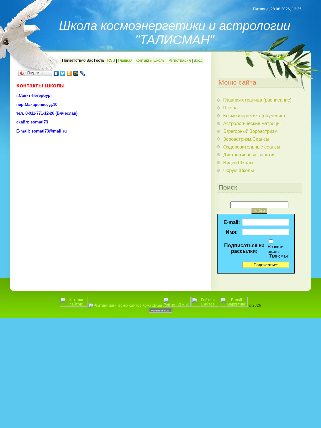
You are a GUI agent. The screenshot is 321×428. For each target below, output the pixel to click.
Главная (125, 60)
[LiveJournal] (82, 73)
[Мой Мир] (76, 73)
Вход (198, 60)
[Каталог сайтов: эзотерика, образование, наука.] (73, 305)
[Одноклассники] (69, 73)
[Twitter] (63, 73)
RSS (111, 60)
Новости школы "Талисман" (278, 251)
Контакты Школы (150, 60)
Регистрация (179, 60)
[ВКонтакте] (56, 73)
